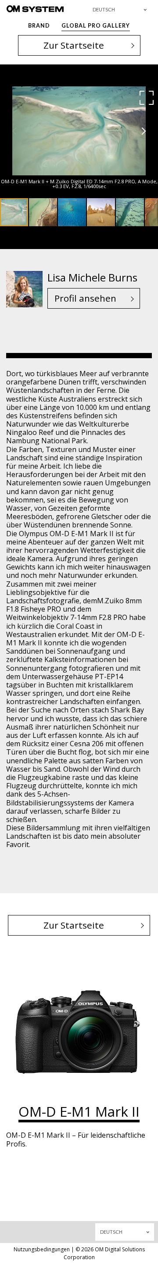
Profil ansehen (85, 298)
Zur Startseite (73, 45)
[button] (147, 98)
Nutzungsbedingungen (42, 1249)
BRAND (39, 25)
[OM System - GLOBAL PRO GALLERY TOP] (35, 8)
